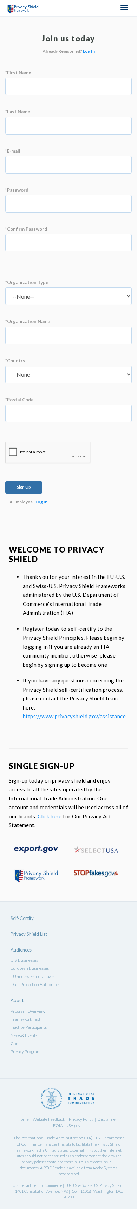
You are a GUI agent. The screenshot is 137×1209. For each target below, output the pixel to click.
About (17, 1000)
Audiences (21, 950)
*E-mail (12, 151)
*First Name (18, 73)
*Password (16, 190)
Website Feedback (49, 1119)
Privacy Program (26, 1051)
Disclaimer (107, 1119)
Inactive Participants (29, 1027)
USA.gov (72, 1125)
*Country (15, 361)
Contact (18, 1043)
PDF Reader (54, 1167)
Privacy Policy (81, 1119)
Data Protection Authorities (35, 984)
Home (23, 1119)
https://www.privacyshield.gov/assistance (74, 716)
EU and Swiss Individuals (32, 976)
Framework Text (25, 1019)
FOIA (58, 1125)
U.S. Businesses (24, 960)
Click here (50, 816)
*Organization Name (27, 321)
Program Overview (28, 1011)
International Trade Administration (52, 1138)
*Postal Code (19, 400)
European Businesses (30, 968)
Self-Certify (22, 918)
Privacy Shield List (29, 934)
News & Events (24, 1035)
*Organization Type (26, 282)
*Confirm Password (26, 229)
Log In (89, 51)
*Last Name (17, 112)
